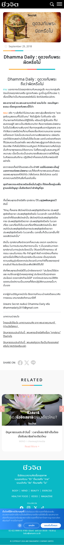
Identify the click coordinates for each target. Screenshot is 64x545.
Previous (2, 409)
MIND (24, 490)
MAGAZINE (47, 496)
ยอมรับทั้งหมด (50, 525)
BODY (15, 490)
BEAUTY (35, 490)
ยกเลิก (31, 525)
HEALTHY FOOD (19, 496)
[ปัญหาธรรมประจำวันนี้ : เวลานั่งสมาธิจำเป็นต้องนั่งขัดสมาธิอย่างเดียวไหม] (32, 422)
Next (61, 409)
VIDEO (34, 496)
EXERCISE (47, 490)
